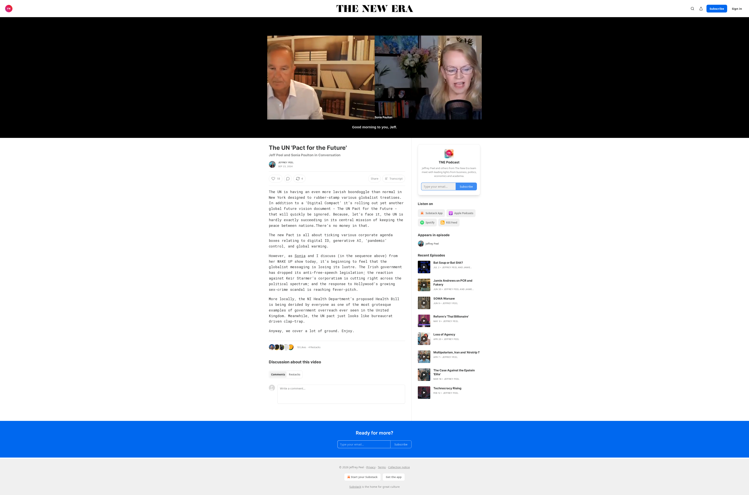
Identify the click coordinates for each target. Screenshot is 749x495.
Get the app (394, 477)
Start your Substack (364, 477)
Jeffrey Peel (286, 162)
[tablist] (286, 374)
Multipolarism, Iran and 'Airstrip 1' (456, 352)
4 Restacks (314, 347)
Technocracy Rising (447, 388)
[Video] (259, 73)
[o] (424, 267)
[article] (449, 267)
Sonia (300, 255)
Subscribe (717, 9)
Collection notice (399, 467)
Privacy (370, 467)
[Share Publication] (701, 8)
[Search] (692, 8)
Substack (355, 487)
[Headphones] (259, 82)
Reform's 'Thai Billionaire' (451, 316)
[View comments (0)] (489, 77)
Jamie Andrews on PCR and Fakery (452, 282)
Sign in (737, 9)
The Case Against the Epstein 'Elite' (454, 372)
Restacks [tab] (294, 374)
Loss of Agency (444, 334)
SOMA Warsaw (444, 298)
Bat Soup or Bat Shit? (448, 262)
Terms (382, 467)
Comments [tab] (278, 374)
